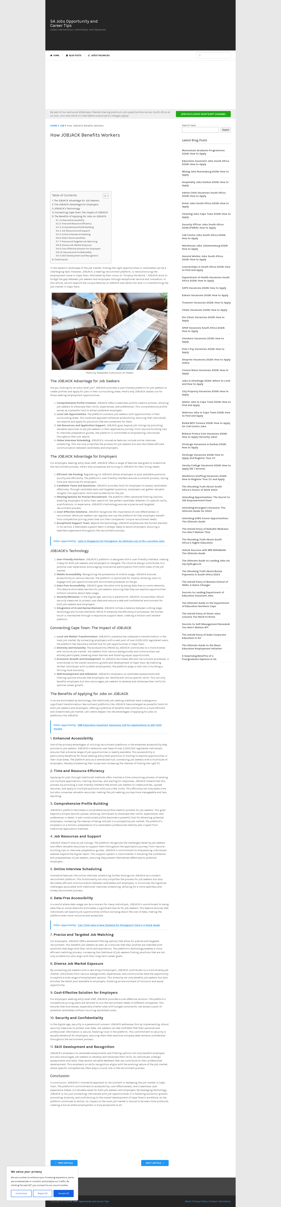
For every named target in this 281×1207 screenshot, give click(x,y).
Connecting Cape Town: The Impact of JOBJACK (81, 212)
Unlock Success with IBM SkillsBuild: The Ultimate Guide (204, 551)
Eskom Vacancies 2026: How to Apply (205, 295)
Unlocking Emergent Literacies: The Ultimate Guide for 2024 (203, 509)
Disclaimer (225, 1201)
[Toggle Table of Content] (104, 196)
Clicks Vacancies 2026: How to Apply (204, 309)
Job (62, 125)
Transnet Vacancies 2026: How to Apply (206, 302)
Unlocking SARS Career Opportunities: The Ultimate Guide (205, 520)
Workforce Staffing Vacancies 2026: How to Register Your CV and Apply (204, 477)
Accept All (63, 1193)
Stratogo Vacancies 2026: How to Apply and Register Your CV (203, 456)
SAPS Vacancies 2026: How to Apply (204, 287)
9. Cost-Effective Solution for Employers (80, 248)
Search (225, 130)
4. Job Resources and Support (75, 230)
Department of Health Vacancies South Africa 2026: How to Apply (206, 279)
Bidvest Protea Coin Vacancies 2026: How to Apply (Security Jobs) (204, 435)
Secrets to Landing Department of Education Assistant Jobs (203, 594)
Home (56, 55)
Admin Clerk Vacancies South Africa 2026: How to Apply (204, 194)
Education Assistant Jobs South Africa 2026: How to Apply (205, 162)
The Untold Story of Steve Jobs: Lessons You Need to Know (201, 615)
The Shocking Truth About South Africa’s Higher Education (202, 541)
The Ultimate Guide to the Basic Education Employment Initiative (202, 647)
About (188, 1201)
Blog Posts (75, 55)
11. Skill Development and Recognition (79, 255)
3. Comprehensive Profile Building (77, 227)
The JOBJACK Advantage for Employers (76, 204)
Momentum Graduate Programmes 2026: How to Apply (203, 152)
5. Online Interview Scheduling (75, 234)
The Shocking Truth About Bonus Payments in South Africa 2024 (202, 573)
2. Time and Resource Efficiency (76, 223)
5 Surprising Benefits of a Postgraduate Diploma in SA (199, 657)
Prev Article (65, 1163)
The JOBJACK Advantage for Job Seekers (76, 200)
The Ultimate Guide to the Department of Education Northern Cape (205, 604)
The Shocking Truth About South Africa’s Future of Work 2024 (202, 488)
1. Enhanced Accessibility (71, 220)
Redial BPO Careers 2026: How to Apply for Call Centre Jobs (206, 424)
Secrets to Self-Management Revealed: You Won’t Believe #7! (206, 626)
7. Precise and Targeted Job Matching (78, 241)
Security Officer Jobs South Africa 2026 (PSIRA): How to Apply (203, 226)
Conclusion (61, 259)
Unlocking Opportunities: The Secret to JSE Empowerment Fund (206, 499)
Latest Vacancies (100, 55)
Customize (21, 1193)
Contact (213, 1201)
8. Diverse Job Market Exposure (76, 245)
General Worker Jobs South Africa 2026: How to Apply (202, 258)
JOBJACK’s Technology (67, 208)
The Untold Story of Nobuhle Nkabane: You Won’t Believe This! (205, 530)
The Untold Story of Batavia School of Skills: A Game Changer (205, 583)
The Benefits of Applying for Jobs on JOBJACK (80, 216)
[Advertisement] (170, 25)
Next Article (154, 1163)
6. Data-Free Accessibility (72, 238)
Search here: (189, 125)
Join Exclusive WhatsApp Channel (203, 114)
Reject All (42, 1193)
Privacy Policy (200, 1201)
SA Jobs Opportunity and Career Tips (74, 23)
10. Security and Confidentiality (76, 252)
